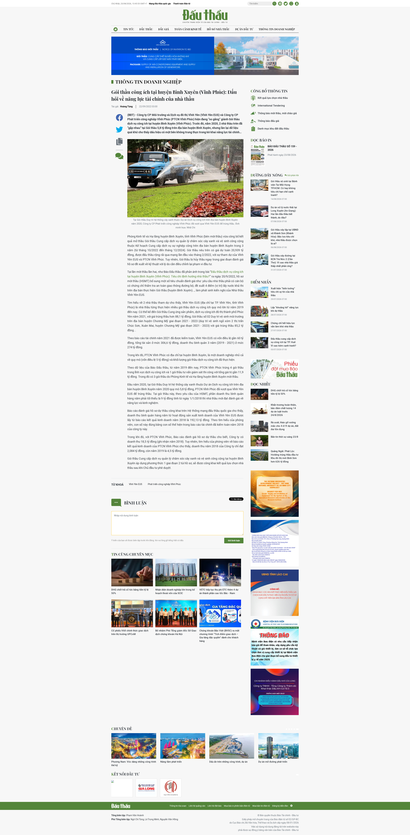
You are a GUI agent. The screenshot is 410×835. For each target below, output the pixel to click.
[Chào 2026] (280, 746)
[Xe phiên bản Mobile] (291, 4)
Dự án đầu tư (244, 29)
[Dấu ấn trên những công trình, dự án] (133, 746)
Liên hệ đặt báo (214, 806)
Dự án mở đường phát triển (174, 761)
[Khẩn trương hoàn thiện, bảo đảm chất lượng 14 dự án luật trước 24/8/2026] (259, 408)
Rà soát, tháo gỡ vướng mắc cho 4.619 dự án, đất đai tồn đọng (284, 426)
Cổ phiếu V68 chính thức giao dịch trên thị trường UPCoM (129, 632)
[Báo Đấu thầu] (120, 805)
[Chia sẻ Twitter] (286, 4)
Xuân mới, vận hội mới (221, 761)
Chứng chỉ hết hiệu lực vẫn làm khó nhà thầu (283, 325)
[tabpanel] (133, 748)
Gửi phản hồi (293, 175)
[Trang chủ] (116, 29)
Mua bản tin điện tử (261, 806)
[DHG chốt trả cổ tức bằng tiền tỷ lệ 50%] (132, 573)
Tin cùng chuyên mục (132, 554)
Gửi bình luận (234, 540)
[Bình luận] (119, 153)
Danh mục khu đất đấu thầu (273, 128)
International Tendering (271, 105)
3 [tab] (293, 729)
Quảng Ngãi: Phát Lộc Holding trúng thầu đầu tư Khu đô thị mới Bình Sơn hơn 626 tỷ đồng (284, 456)
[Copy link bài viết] (119, 141)
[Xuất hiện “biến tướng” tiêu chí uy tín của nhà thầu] (259, 292)
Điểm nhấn (261, 282)
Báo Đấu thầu (205, 16)
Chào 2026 (264, 761)
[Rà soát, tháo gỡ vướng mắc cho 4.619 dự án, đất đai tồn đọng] (259, 426)
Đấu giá (163, 29)
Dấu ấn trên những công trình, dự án (130, 761)
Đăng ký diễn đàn (280, 806)
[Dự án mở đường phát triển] (182, 746)
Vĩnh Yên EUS (135, 484)
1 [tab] (287, 729)
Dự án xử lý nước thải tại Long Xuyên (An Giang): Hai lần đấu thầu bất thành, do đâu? (284, 212)
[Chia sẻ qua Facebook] (119, 117)
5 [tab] (298, 729)
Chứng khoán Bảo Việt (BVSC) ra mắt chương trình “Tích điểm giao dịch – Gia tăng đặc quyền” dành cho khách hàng (219, 635)
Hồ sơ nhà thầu (218, 29)
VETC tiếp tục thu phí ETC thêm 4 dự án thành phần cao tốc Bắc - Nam (218, 591)
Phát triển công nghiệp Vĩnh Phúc (164, 484)
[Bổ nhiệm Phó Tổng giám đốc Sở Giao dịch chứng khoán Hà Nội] (176, 614)
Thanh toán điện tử (181, 3)
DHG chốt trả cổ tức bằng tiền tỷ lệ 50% (129, 591)
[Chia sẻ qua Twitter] (119, 129)
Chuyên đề (121, 728)
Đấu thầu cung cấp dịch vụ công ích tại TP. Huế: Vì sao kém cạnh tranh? (283, 342)
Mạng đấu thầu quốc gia (160, 3)
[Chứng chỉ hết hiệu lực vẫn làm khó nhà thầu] (259, 327)
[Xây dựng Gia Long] (146, 788)
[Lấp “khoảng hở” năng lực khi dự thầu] (259, 311)
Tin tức (128, 29)
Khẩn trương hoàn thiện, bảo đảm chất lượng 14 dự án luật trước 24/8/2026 (283, 409)
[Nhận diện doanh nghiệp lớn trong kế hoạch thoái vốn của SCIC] (176, 573)
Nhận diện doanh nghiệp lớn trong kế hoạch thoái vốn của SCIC (175, 591)
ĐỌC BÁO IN (261, 140)
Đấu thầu (146, 29)
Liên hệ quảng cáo (197, 806)
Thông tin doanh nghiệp (277, 29)
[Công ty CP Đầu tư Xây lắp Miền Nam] (170, 788)
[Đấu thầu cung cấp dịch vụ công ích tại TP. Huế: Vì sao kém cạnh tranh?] (259, 342)
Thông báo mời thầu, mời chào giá (277, 113)
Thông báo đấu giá (268, 120)
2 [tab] (290, 729)
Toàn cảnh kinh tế (187, 29)
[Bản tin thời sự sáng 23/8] (259, 440)
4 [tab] (295, 729)
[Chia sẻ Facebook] (280, 4)
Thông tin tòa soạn (177, 806)
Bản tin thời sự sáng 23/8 (284, 436)
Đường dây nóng (267, 175)
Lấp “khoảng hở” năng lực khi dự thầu (285, 309)
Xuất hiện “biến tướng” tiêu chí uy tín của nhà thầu (283, 292)
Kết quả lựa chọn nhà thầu (273, 97)
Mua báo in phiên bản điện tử (237, 806)
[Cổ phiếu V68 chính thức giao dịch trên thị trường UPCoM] (132, 614)
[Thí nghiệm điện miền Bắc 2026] (120, 788)
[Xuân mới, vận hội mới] (231, 746)
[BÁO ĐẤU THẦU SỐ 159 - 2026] (258, 155)
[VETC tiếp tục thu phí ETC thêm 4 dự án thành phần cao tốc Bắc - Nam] (220, 573)
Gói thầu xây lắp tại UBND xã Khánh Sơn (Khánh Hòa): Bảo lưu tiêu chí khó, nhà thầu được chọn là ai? (284, 236)
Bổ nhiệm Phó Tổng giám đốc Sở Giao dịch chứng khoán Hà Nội (175, 632)
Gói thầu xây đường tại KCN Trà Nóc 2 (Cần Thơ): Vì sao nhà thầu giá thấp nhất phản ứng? (284, 260)
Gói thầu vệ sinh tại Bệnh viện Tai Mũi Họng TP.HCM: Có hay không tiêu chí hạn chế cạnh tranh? (284, 188)
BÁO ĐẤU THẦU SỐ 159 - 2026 (282, 148)
